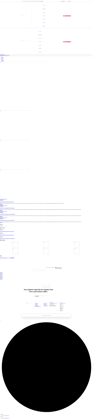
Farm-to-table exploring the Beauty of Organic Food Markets (7, 214)
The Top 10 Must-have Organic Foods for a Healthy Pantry (7, 220)
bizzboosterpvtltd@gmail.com (3, 205)
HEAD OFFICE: (51, 302)
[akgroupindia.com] (2, 54)
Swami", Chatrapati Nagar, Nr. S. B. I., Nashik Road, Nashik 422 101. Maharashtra (53, 303)
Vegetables (12, 257)
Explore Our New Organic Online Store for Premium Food (7, 238)
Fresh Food (1, 257)
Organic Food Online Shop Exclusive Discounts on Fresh (7, 231)
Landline (61, 304)
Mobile (61, 306)
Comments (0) (1, 218)
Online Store (5, 257)
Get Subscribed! (37, 296)
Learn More (41, 1)
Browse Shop (7, 415)
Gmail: (60, 302)
